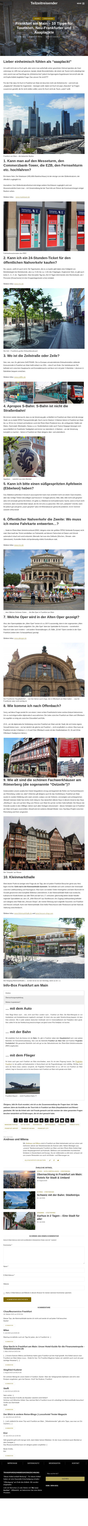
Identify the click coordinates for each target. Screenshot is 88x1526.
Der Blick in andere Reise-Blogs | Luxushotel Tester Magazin (35, 1414)
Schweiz (40, 1192)
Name (5, 1266)
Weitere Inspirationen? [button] (13, 1002)
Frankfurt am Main (27, 1128)
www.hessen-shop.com (44, 913)
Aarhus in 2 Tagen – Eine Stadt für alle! (58, 1217)
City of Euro (25, 1124)
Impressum (12, 1463)
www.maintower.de (23, 197)
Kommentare (66, 37)
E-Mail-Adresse (9, 1275)
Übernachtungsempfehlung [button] (14, 997)
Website (6, 1284)
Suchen (65, 1479)
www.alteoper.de (20, 638)
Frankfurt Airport (11, 1128)
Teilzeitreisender (44, 3)
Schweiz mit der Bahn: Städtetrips (58, 1195)
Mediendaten (54, 1463)
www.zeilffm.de (20, 377)
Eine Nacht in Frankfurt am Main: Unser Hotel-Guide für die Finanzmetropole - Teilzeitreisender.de (43, 1347)
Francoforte (74, 1124)
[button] (16, 1120)
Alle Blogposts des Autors (35, 1160)
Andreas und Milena (35, 37)
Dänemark (40, 1212)
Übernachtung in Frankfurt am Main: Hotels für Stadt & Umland (59, 1176)
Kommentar (7, 1245)
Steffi (6, 1388)
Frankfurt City (43, 1128)
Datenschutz (33, 1463)
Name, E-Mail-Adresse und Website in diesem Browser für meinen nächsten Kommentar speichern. (39, 1293)
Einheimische (37, 1124)
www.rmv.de (18, 284)
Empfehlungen (50, 1124)
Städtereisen (48, 18)
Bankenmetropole (11, 1124)
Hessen (37, 18)
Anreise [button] (8, 993)
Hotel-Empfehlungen (51, 1171)
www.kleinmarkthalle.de (23, 913)
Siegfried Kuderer (12, 1370)
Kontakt (75, 1463)
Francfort (62, 1124)
